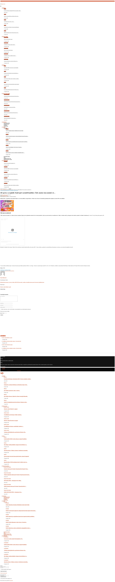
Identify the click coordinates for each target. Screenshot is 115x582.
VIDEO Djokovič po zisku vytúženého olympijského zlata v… (15, 152)
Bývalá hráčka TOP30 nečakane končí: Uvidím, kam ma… (11, 89)
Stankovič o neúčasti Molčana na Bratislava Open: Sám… (11, 16)
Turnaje (3, 127)
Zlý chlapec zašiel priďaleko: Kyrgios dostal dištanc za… (11, 73)
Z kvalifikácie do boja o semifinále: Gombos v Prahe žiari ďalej (11, 348)
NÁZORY (4, 8)
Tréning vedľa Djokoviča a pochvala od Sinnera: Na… (11, 61)
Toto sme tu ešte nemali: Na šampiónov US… (9, 163)
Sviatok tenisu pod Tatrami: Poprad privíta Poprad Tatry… (11, 96)
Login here (11, 580)
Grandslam (4, 122)
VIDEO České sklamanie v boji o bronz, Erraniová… (14, 147)
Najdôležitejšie (5, 189)
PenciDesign (19, 370)
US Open (5, 125)
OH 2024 (5, 128)
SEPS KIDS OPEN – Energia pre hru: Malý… (10, 107)
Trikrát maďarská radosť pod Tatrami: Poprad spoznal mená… (12, 101)
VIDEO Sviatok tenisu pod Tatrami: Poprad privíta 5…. (11, 112)
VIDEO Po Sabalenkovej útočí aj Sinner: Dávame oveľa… (11, 32)
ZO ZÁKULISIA (5, 160)
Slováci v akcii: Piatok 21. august (8, 39)
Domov (1, 189)
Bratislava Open (7, 156)
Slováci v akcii (5, 36)
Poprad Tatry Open (6, 93)
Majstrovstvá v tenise (8, 159)
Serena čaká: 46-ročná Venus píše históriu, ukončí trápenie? (11, 84)
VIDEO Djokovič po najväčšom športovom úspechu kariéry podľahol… (17, 141)
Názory (5, 14)
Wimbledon (6, 126)
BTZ (4, 157)
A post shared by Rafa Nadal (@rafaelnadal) (12, 244)
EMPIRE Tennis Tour (7, 158)
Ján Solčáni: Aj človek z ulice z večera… (9, 21)
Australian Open (7, 123)
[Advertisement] (57, 256)
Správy (3, 65)
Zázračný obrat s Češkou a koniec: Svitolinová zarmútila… (11, 78)
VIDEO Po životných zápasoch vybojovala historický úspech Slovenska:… (17, 136)
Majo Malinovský (3, 277)
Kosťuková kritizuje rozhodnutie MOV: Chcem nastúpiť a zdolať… (12, 10)
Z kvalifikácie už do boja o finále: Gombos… (9, 44)
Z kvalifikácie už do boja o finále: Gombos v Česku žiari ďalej (11, 341)
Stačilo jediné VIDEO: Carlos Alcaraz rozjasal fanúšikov (11, 67)
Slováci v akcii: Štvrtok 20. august (8, 50)
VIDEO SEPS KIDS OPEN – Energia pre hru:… (10, 118)
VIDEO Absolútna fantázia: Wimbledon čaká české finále (14, 130)
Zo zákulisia (5, 161)
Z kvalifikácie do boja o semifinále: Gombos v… (10, 55)
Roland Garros (6, 124)
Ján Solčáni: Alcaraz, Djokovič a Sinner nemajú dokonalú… (11, 27)
